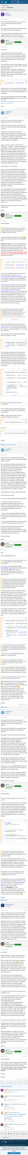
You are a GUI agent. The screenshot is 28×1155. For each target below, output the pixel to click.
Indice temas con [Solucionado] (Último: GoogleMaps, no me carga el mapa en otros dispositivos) (15, 1115)
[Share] (24, 19)
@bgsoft (6, 120)
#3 (26, 117)
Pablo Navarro (9, 904)
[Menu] (2, 2)
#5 (26, 455)
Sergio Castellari (7, 1099)
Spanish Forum (16, 1091)
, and (9, 444)
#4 (26, 220)
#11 (26, 1056)
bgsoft (7, 40)
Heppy (5, 1119)
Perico (4, 10)
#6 (26, 550)
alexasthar (8, 112)
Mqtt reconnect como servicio (18, 1090)
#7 (26, 717)
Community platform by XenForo (13, 1145)
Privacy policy (19, 1140)
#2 (26, 47)
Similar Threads (19, 10)
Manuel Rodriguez (8, 1091)
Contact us (3, 1140)
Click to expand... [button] (14, 319)
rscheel (5, 1107)
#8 (26, 791)
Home (2, 1142)
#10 (26, 949)
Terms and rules (11, 1140)
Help (24, 1140)
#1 (26, 19)
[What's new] (26, 1)
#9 (26, 910)
